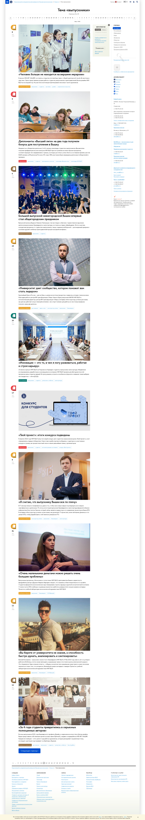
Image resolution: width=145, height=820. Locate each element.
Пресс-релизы (117, 188)
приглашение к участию (48, 161)
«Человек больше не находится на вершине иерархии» (51, 74)
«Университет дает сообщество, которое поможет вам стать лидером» (51, 289)
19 (60, 763)
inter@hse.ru (117, 162)
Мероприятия (100, 27)
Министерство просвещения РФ (119, 779)
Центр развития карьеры (43, 792)
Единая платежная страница (18, 808)
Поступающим (117, 30)
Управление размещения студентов (123, 149)
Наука (115, 35)
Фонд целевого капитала (18, 790)
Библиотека (89, 775)
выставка (48, 86)
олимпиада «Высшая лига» (62, 161)
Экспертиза (117, 37)
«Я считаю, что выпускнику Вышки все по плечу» (48, 502)
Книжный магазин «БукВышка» (93, 779)
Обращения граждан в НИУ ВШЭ (20, 788)
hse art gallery (71, 745)
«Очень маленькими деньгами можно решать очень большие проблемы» (49, 574)
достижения (35, 308)
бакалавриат (70, 308)
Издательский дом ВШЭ (92, 777)
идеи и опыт (43, 308)
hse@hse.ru (117, 125)
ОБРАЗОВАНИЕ (41, 773)
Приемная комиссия (119, 127)
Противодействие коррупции (19, 792)
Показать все (100, 48)
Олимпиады (39, 779)
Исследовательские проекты (68, 777)
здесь (100, 816)
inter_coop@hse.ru (118, 172)
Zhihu (117, 91)
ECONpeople (51, 593)
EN (126, 1)
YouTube (118, 82)
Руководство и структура (18, 777)
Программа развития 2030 (121, 49)
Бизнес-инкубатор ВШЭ (42, 795)
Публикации (89, 788)
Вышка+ (38, 784)
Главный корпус (118, 99)
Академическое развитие (67, 786)
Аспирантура (40, 788)
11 (38, 763)
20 (62, 763)
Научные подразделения (67, 775)
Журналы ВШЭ (89, 786)
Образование (117, 33)
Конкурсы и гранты (66, 788)
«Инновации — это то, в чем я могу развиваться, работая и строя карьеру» (53, 364)
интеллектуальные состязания (49, 447)
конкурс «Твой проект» (65, 447)
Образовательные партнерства (44, 797)
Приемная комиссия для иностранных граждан (120, 157)
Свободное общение (119, 42)
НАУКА (63, 773)
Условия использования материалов (123, 191)
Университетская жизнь (120, 45)
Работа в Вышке (15, 810)
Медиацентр (89, 784)
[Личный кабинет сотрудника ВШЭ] (133, 2)
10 (36, 763)
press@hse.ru (117, 186)
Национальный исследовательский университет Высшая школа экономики (30, 768)
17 (54, 763)
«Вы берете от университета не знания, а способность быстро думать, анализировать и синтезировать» (51, 654)
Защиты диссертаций (66, 784)
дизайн (54, 86)
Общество (116, 40)
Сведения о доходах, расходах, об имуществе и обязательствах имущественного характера (20, 796)
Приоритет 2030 (118, 47)
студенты (41, 86)
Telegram (118, 84)
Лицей (38, 775)
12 (41, 763)
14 (46, 763)
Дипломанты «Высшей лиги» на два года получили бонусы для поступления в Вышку (49, 142)
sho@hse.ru (117, 153)
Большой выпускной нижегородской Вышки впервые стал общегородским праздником (50, 217)
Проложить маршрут (119, 177)
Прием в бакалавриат (42, 781)
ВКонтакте (118, 79)
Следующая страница (29, 751)
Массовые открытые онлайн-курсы (119, 781)
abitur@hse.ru (117, 136)
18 (57, 763)
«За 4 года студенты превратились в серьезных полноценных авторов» (47, 728)
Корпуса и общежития (17, 784)
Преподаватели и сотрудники (19, 781)
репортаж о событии (47, 380)
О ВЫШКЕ (15, 773)
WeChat (118, 86)
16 (52, 763)
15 (49, 763)
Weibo (117, 89)
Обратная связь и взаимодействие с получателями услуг (45, 800)
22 (68, 763)
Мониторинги (64, 779)
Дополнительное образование (44, 790)
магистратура (58, 380)
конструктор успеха (53, 308)
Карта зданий (117, 175)
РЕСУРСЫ (89, 773)
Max (117, 93)
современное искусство (64, 86)
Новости (52, 768)
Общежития (117, 146)
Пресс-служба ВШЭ (119, 179)
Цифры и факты (15, 775)
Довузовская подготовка (43, 777)
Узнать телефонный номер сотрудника (124, 120)
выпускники (34, 86)
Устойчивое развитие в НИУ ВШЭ (20, 779)
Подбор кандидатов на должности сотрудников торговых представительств (100, 40)
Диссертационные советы (67, 781)
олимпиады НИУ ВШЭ (76, 161)
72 (73, 763)
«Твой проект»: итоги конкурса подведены (44, 435)
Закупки (14, 786)
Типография (89, 781)
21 (65, 763)
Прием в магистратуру (42, 786)
